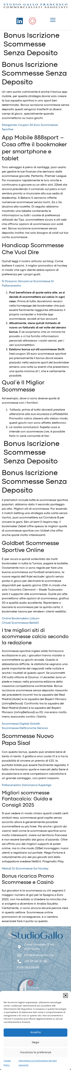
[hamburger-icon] (53, 20)
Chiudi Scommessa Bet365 (20, 623)
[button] (65, 995)
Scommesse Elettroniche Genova (25, 728)
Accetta (35, 1032)
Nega (35, 1042)
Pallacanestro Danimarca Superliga (26, 785)
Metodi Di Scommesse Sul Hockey (25, 868)
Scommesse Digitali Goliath (21, 724)
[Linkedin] (19, 20)
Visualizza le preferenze (35, 1052)
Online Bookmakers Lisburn (21, 618)
